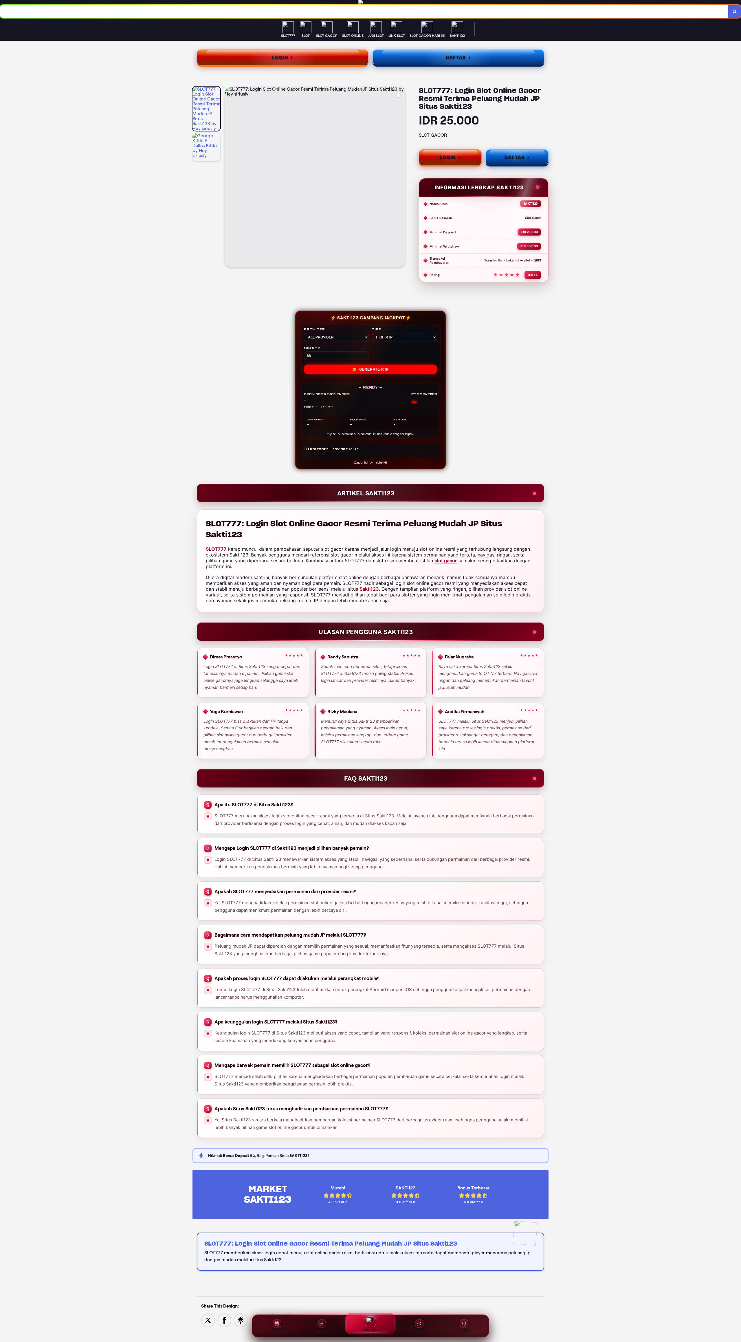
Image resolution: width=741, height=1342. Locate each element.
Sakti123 (369, 589)
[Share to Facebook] (224, 1320)
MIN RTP (312, 348)
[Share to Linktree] (240, 1320)
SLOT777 (216, 549)
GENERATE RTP (370, 369)
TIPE (376, 329)
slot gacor (445, 560)
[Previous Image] (229, 177)
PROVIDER (314, 329)
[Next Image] (400, 177)
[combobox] (364, 11)
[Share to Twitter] (208, 1320)
